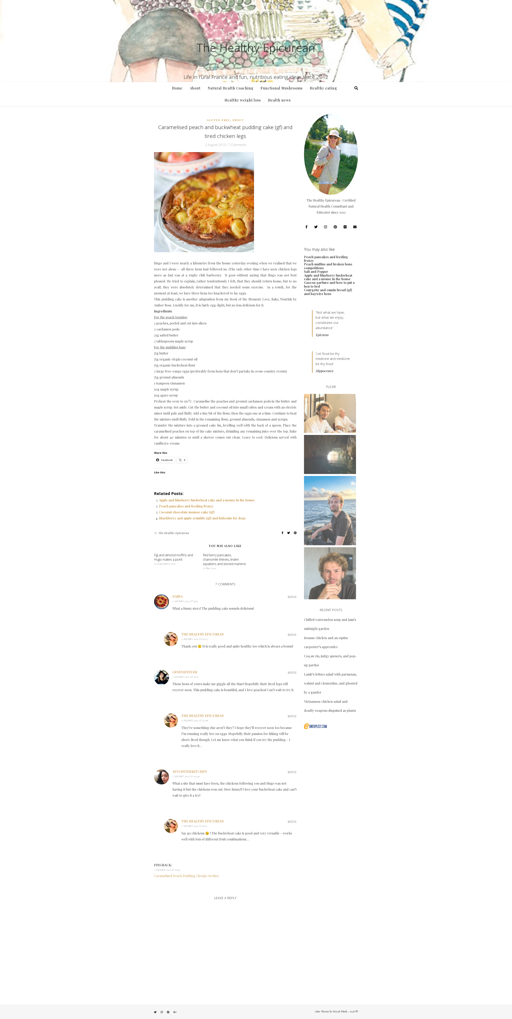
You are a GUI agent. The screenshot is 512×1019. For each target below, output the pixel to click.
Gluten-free (218, 120)
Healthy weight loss (243, 100)
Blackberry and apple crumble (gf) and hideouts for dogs (202, 518)
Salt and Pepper (316, 271)
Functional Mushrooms (282, 88)
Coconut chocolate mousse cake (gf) (186, 512)
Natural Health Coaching (230, 88)
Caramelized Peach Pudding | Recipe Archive (186, 876)
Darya (177, 596)
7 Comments (237, 145)
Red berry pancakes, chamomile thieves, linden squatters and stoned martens (224, 559)
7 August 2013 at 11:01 (194, 825)
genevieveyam (184, 672)
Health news (279, 100)
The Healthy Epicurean (256, 47)
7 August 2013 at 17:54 (167, 869)
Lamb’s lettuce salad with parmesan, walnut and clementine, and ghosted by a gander (330, 683)
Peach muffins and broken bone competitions (328, 266)
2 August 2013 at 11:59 (185, 601)
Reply (292, 597)
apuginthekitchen (189, 771)
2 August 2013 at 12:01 (185, 676)
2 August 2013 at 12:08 (194, 720)
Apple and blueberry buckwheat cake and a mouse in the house (207, 500)
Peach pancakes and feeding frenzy (186, 506)
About (195, 88)
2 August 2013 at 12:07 (194, 639)
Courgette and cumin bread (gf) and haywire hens (328, 292)
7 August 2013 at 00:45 (185, 776)
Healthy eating (323, 88)
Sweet (238, 120)
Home (177, 88)
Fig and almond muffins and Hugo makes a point (173, 557)
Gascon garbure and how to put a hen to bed (329, 284)
